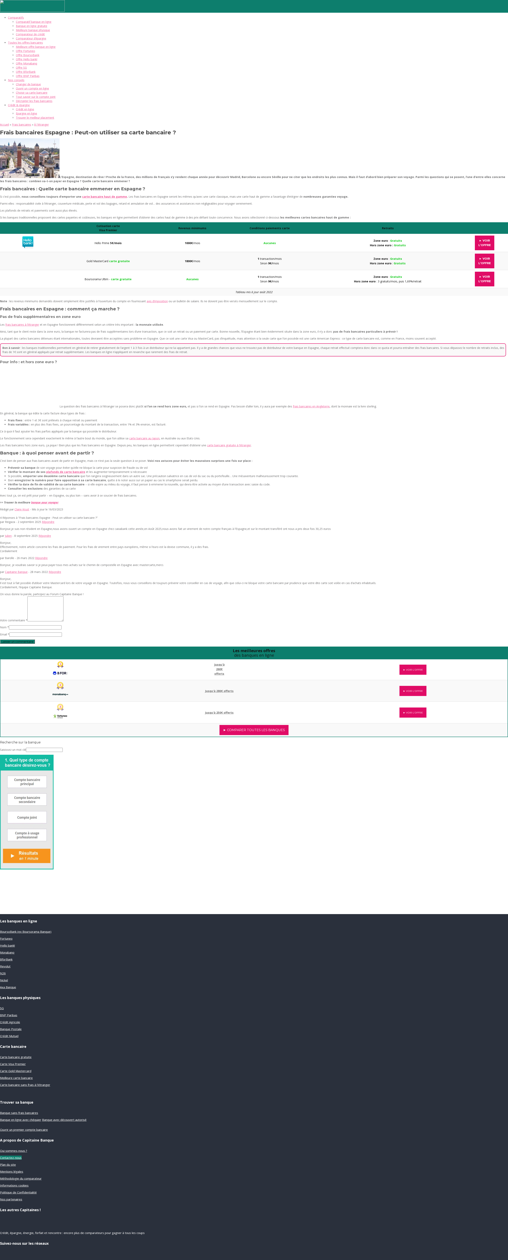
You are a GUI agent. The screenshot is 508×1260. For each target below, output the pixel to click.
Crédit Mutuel (9, 1036)
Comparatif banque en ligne (33, 22)
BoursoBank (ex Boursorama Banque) (25, 932)
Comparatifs (16, 17)
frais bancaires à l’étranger (22, 324)
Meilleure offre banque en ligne (36, 47)
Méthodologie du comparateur (21, 1178)
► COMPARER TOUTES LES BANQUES (254, 730)
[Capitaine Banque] (32, 11)
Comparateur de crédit (30, 34)
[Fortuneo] (60, 710)
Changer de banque (28, 84)
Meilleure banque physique (33, 30)
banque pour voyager (45, 502)
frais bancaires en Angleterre (311, 406)
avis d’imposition (157, 301)
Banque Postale (11, 1029)
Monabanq (7, 952)
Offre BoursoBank (27, 55)
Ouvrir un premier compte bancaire (24, 1130)
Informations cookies (14, 1185)
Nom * (4, 627)
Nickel (4, 980)
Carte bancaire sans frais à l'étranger (25, 1085)
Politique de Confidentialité (18, 1192)
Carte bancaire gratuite (16, 1057)
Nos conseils (16, 80)
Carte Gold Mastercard (15, 1071)
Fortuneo (6, 938)
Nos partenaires (11, 1199)
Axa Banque (8, 987)
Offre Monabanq (26, 63)
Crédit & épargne (19, 105)
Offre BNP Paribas (27, 76)
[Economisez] (27, 868)
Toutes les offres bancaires (25, 42)
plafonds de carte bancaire (65, 472)
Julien (8, 536)
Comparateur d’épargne (31, 38)
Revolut (5, 966)
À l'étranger (41, 124)
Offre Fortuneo (25, 51)
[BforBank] (60, 667)
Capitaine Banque (16, 572)
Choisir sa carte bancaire (31, 92)
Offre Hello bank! (26, 59)
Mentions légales (11, 1171)
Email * (4, 634)
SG (2, 1008)
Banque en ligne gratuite (31, 26)
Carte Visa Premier (13, 1064)
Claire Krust (21, 509)
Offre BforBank (26, 72)
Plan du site (8, 1165)
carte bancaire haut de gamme (104, 196)
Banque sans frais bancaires (19, 1113)
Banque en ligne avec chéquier (20, 1120)
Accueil (4, 124)
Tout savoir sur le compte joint (36, 97)
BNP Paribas (8, 1015)
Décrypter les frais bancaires (34, 101)
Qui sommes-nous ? (13, 1151)
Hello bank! (7, 945)
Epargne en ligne (26, 113)
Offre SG (21, 67)
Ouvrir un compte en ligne (32, 88)
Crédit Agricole (10, 1022)
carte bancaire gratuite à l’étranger (229, 445)
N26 (3, 973)
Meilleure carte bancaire (16, 1078)
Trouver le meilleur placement (35, 117)
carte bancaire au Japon (144, 438)
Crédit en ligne (25, 109)
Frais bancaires (21, 124)
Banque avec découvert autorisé (64, 1120)
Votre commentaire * (13, 620)
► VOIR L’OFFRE (413, 669)
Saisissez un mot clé (13, 750)
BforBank (6, 959)
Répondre (48, 522)
